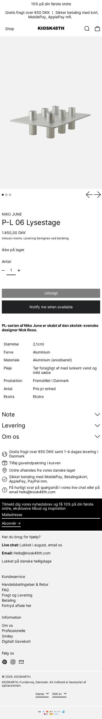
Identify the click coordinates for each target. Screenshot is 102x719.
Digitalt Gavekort (16, 641)
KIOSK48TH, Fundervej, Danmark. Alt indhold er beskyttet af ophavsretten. (44, 683)
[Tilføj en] (19, 270)
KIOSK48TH (22, 677)
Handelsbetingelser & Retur (25, 584)
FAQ (5, 590)
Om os (7, 625)
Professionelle (13, 630)
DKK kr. (57, 694)
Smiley (7, 636)
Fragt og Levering (17, 595)
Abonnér (9, 523)
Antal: (7, 261)
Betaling (9, 600)
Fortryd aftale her (16, 605)
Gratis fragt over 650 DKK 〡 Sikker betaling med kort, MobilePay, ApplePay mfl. (52, 14)
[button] (87, 28)
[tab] (3, 195)
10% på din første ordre (51, 4)
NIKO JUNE (12, 214)
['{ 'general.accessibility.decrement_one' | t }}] (3, 270)
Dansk (40, 694)
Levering (30, 238)
